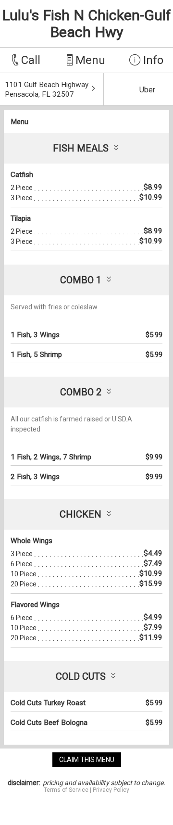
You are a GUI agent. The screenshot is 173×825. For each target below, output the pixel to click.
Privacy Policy (111, 790)
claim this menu (86, 759)
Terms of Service (66, 790)
